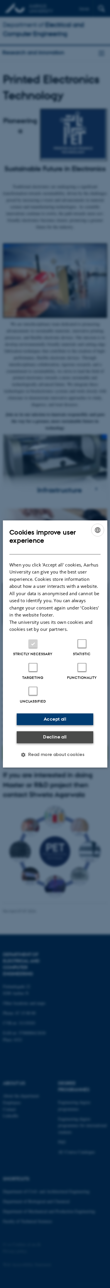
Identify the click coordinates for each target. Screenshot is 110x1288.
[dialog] (55, 643)
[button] (55, 754)
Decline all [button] (55, 737)
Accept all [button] (55, 719)
